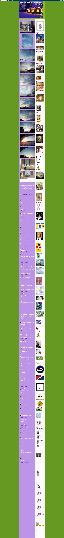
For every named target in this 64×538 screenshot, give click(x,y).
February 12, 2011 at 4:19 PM (24, 393)
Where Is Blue (38, 451)
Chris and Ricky (23, 288)
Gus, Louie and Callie (24, 407)
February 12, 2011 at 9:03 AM (24, 325)
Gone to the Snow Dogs (39, 435)
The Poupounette (38, 439)
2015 (37, 473)
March (38, 486)
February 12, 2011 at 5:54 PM (24, 425)
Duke (22, 276)
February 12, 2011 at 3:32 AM (24, 246)
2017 (37, 471)
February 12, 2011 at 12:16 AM (24, 203)
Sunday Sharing (38, 489)
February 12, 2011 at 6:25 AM (24, 286)
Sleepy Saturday (41, 440)
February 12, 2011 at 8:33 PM (24, 434)
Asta (22, 376)
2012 (37, 476)
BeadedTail (23, 340)
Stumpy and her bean (23, 330)
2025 (37, 464)
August (38, 481)
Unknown (23, 248)
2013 (37, 475)
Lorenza (23, 388)
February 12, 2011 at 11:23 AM (24, 366)
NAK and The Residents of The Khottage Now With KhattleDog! (40, 525)
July (37, 482)
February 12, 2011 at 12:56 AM (24, 210)
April (37, 485)
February (38, 487)
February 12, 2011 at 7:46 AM (24, 306)
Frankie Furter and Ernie (24, 321)
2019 (37, 469)
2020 (37, 468)
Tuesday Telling (38, 494)
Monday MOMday (39, 488)
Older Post (33, 464)
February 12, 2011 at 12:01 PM (24, 374)
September (38, 480)
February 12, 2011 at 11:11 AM (24, 348)
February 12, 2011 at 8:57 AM (24, 319)
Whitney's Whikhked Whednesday (40, 514)
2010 (37, 517)
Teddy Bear (23, 219)
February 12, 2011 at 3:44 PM (24, 386)
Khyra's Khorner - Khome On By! (40, 444)
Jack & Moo (23, 395)
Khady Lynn (23, 205)
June (37, 483)
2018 (37, 470)
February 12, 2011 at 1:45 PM (24, 382)
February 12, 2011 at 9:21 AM (24, 331)
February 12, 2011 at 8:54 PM (24, 446)
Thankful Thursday (39, 513)
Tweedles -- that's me (24, 448)
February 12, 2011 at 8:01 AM (24, 310)
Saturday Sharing (41, 444)
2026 (37, 463)
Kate (22, 384)
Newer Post (21, 464)
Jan (22, 362)
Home (27, 464)
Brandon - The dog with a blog (25, 442)
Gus (22, 293)
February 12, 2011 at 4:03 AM (24, 262)
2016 (37, 472)
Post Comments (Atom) (25, 466)
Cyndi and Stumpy (24, 327)
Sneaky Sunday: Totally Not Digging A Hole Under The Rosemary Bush (40, 429)
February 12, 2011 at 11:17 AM (24, 360)
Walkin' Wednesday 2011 (39, 493)
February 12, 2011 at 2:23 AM (24, 240)
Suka (22, 264)
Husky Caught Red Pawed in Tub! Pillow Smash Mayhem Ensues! (41, 437)
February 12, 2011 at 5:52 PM (24, 417)
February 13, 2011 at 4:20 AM (24, 462)
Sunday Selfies (40, 431)
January (38, 516)
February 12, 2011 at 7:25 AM (24, 298)
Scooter (23, 212)
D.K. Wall (23, 308)
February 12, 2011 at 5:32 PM (24, 405)
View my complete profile (38, 526)
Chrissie (23, 333)
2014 (37, 474)
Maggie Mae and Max (24, 368)
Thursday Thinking (39, 492)
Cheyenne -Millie (24, 242)
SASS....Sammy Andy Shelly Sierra (25, 350)
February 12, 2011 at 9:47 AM (24, 338)
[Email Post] (27, 195)
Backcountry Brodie (24, 427)
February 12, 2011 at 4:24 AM (24, 274)
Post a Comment (21, 463)
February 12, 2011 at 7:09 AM (24, 291)
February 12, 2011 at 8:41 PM (24, 440)
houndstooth (23, 199)
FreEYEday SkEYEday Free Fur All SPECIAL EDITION (40, 512)
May (37, 484)
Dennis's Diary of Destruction (40, 428)
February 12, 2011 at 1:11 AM (24, 217)
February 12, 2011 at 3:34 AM (24, 251)
